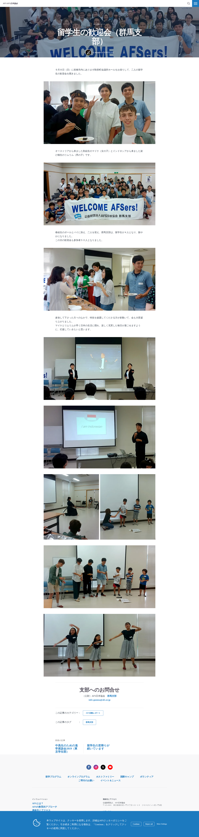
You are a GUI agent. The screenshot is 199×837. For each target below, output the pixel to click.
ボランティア (147, 776)
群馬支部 (112, 696)
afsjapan (98, 52)
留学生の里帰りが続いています (98, 747)
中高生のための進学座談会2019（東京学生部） (66, 748)
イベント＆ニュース (110, 780)
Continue (136, 824)
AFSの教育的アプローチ (44, 806)
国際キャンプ (127, 776)
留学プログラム (53, 776)
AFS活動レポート (99, 24)
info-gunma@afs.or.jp (99, 700)
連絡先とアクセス (41, 810)
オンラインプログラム (78, 776)
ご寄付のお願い (86, 780)
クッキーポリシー (113, 820)
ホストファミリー (105, 776)
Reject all (149, 824)
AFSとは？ (37, 803)
